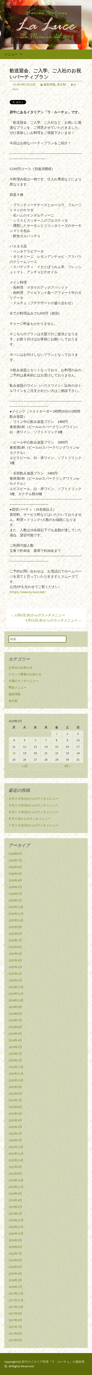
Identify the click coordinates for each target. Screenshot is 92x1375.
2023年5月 (15, 1114)
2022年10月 (16, 1160)
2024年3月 (15, 1047)
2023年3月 (15, 1127)
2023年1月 (15, 1140)
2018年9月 (15, 1240)
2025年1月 (15, 980)
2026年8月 (15, 854)
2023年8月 (15, 1094)
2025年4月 (15, 960)
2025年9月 (15, 927)
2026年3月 (15, 887)
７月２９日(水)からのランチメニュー (33, 825)
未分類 (61, 84)
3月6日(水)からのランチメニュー (38, 615)
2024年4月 (15, 1040)
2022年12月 (16, 1147)
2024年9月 (15, 1007)
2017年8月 (15, 1320)
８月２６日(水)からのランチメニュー (33, 799)
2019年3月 (15, 1207)
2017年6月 (15, 1333)
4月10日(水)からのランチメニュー (53, 620)
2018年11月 (16, 1227)
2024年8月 (15, 1014)
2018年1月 (15, 1287)
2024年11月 (16, 994)
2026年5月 (15, 874)
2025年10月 (16, 920)
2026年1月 (15, 900)
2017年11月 (16, 1300)
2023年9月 (15, 1087)
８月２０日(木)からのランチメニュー (33, 805)
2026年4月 (15, 880)
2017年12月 (16, 1293)
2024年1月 (15, 1060)
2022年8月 (15, 1174)
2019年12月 (16, 1180)
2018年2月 (15, 1280)
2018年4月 (15, 1273)
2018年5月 (15, 1267)
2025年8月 (15, 934)
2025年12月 (16, 907)
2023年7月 (15, 1100)
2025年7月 (15, 940)
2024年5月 (15, 1034)
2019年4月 (15, 1200)
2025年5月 (15, 954)
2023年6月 (15, 1107)
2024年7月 (15, 1020)
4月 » (67, 766)
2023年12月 (16, 1067)
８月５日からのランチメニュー (29, 819)
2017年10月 (16, 1307)
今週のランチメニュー (24, 681)
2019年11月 (16, 1187)
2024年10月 (16, 1000)
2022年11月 (16, 1154)
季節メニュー (18, 687)
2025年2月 (15, 974)
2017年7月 (15, 1327)
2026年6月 (15, 867)
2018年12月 (16, 1220)
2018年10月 (16, 1233)
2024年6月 (15, 1027)
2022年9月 (15, 1167)
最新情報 (49, 84)
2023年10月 (16, 1080)
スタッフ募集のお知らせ (25, 674)
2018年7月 (15, 1253)
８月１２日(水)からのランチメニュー (33, 812)
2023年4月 (15, 1120)
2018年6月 (15, 1260)
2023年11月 (16, 1074)
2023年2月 (15, 1134)
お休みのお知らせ (21, 667)
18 (13, 753)
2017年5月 (15, 1340)
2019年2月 (15, 1213)
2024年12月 (16, 987)
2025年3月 (15, 967)
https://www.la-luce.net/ (28, 592)
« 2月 (24, 766)
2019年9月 (15, 1193)
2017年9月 (15, 1313)
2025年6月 (15, 947)
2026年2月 (15, 894)
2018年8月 (15, 1247)
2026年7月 (15, 860)
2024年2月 (15, 1054)
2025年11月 (16, 914)
